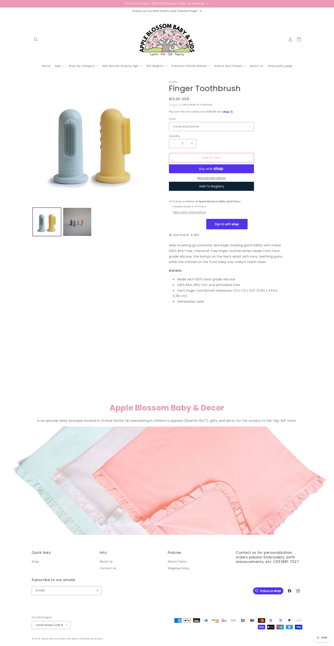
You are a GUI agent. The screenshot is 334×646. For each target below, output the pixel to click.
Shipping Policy (178, 568)
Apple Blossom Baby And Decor (60, 638)
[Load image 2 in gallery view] (77, 222)
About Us (106, 561)
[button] (36, 39)
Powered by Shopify (91, 638)
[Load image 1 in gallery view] (47, 222)
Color (172, 119)
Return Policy (177, 561)
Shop (35, 561)
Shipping (175, 104)
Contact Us (108, 568)
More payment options (211, 178)
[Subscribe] (97, 590)
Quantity (174, 136)
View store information (189, 212)
